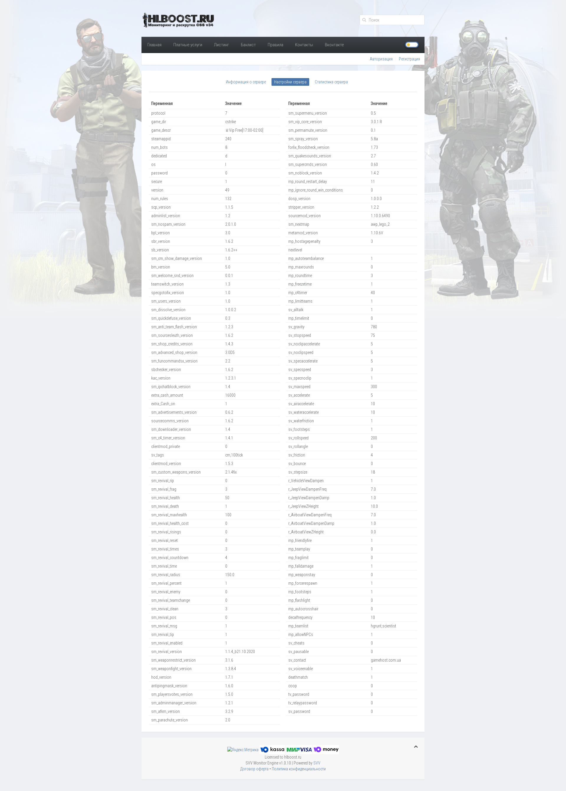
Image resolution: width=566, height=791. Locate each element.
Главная (154, 44)
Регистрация (409, 59)
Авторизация (381, 59)
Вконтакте (334, 44)
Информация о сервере (246, 82)
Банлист (248, 44)
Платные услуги (187, 44)
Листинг (221, 44)
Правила (275, 44)
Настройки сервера (290, 82)
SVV (316, 763)
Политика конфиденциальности (299, 769)
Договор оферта (254, 769)
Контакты (304, 44)
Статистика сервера (331, 82)
